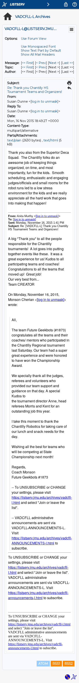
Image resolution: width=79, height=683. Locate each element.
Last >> (67, 63)
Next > (54, 63)
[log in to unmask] (44, 101)
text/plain (14, 140)
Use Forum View (33, 39)
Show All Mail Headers (38, 54)
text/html (50, 140)
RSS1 (56, 664)
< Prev (41, 63)
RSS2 (69, 664)
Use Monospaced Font (38, 47)
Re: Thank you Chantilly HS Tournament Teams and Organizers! (34, 90)
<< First (27, 63)
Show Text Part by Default (41, 51)
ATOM (43, 664)
